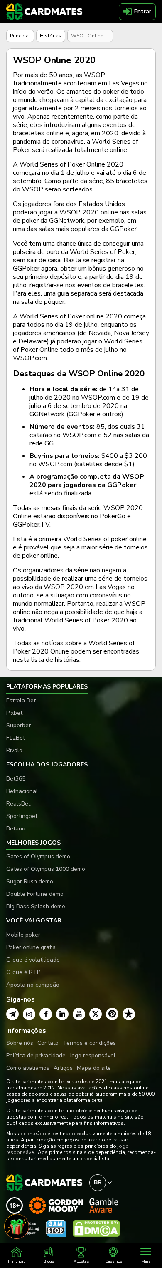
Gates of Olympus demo (38, 856)
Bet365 (15, 779)
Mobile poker (23, 935)
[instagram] (29, 1014)
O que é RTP (23, 972)
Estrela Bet (21, 700)
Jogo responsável (92, 1055)
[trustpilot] (129, 1014)
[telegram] (12, 1014)
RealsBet (18, 804)
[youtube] (79, 1014)
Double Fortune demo (35, 894)
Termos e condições (89, 1043)
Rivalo (14, 750)
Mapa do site (94, 1068)
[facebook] (45, 1014)
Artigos (63, 1068)
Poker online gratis (31, 947)
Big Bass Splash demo (35, 906)
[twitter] (95, 1014)
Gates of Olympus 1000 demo (45, 869)
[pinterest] (112, 1014)
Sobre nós (19, 1043)
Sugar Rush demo (29, 881)
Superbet (18, 725)
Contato (48, 1043)
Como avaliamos (27, 1068)
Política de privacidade (36, 1055)
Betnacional (22, 791)
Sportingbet (21, 816)
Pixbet (14, 713)
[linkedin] (62, 1014)
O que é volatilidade (33, 960)
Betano (15, 829)
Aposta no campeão (32, 985)
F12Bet (15, 738)
